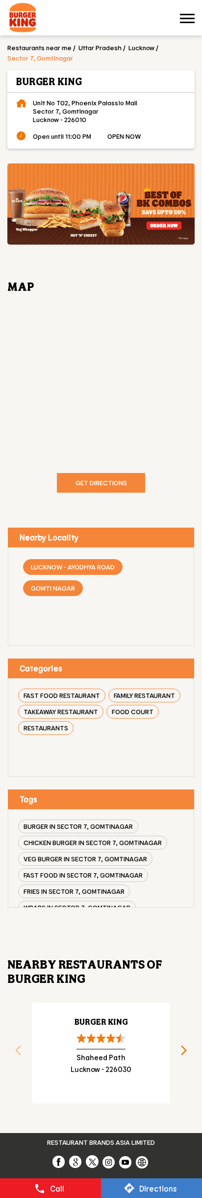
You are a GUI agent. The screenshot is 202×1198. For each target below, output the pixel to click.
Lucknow (141, 47)
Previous (14, 1053)
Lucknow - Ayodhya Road (73, 567)
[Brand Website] (143, 1161)
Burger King (101, 1021)
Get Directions (101, 482)
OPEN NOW (124, 136)
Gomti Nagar (53, 588)
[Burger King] (22, 18)
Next (187, 1053)
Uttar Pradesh (100, 47)
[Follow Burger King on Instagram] (109, 1161)
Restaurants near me (39, 47)
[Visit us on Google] (76, 1161)
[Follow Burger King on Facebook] (59, 1161)
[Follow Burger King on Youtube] (126, 1161)
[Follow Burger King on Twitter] (93, 1161)
